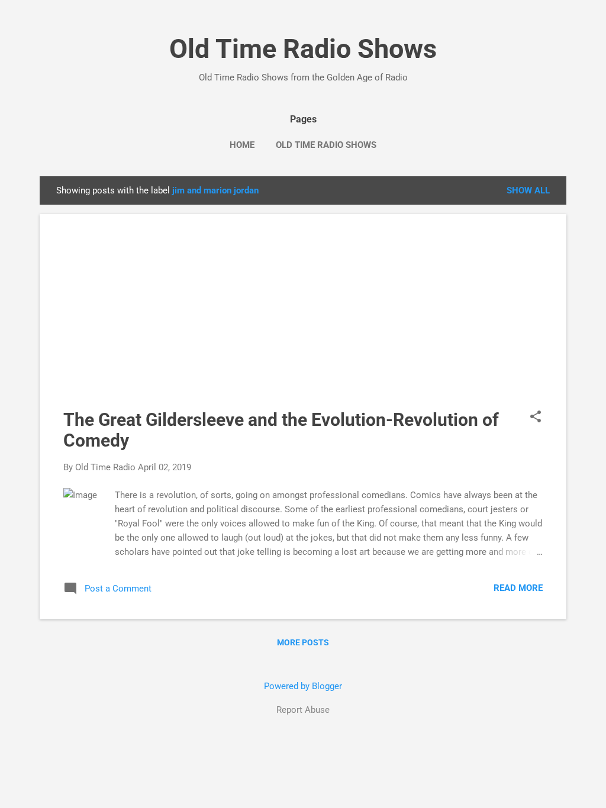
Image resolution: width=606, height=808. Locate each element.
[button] (535, 417)
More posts (303, 642)
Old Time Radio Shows (303, 48)
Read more (518, 588)
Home (242, 145)
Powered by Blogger (303, 686)
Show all (528, 190)
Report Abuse (303, 709)
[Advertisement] (303, 320)
